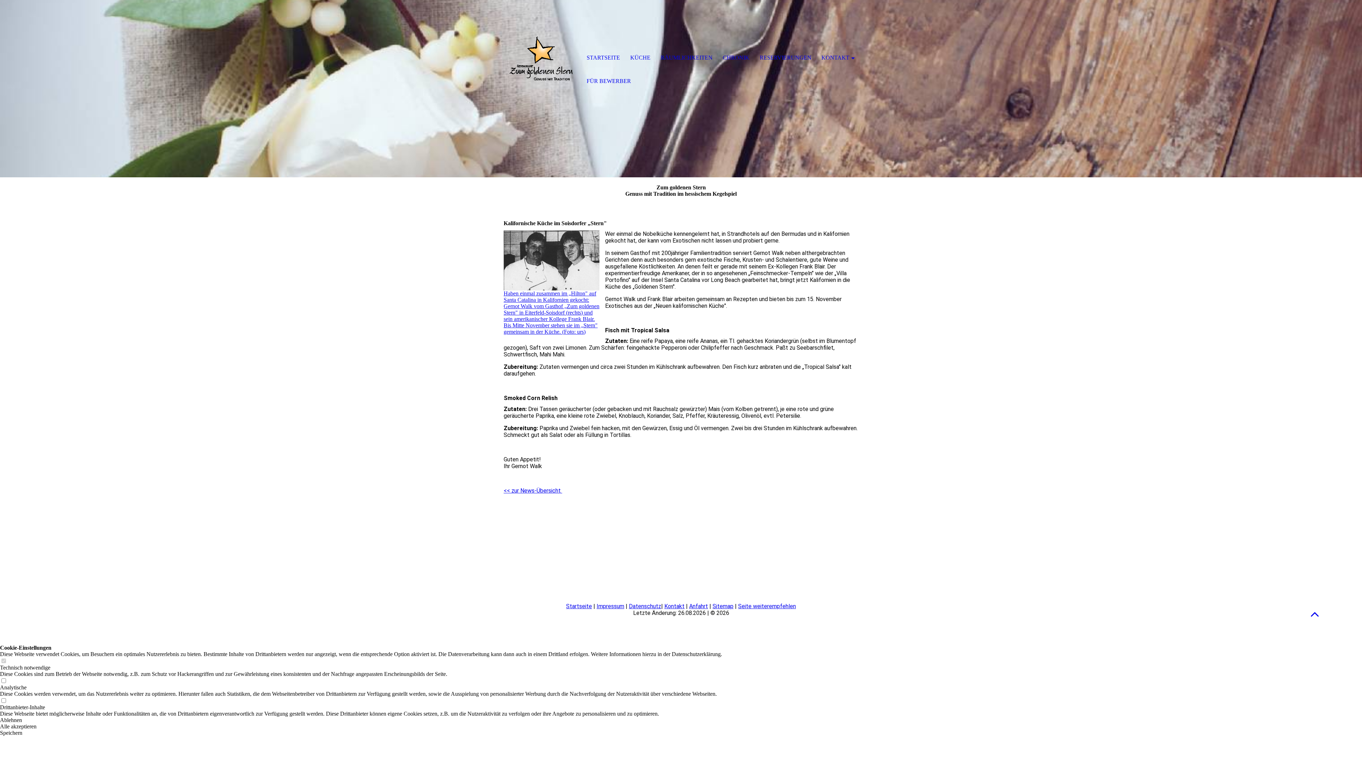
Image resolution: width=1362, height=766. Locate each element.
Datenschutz (645, 606)
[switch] (3, 661)
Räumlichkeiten (687, 58)
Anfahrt (698, 606)
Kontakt (674, 606)
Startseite (579, 606)
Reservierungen (786, 58)
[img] (541, 58)
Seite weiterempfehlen (767, 606)
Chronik (736, 58)
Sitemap (723, 606)
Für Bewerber (609, 81)
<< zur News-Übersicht (533, 490)
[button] (1315, 614)
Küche (640, 58)
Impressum (610, 606)
